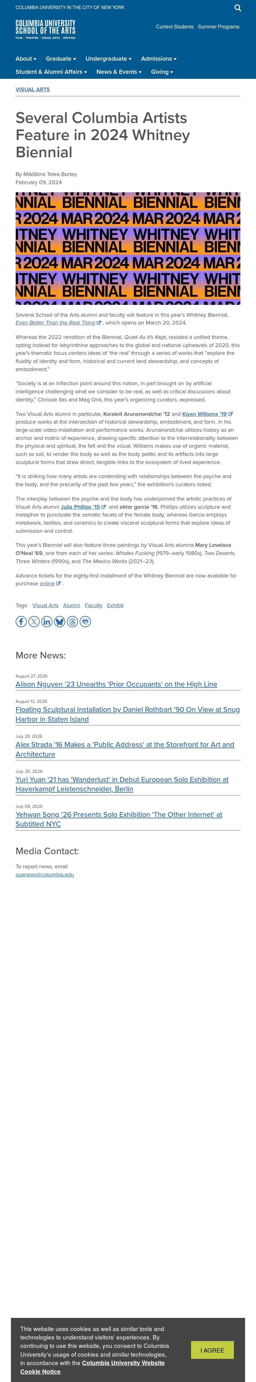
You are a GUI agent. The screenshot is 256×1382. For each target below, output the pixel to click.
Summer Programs (218, 26)
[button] (21, 621)
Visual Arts (33, 89)
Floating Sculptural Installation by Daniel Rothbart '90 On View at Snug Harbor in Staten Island (128, 714)
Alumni (71, 605)
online (47, 583)
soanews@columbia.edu (45, 874)
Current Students (175, 26)
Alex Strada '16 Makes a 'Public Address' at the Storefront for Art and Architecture (125, 749)
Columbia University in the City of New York (70, 7)
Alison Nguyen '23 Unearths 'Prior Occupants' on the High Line (116, 684)
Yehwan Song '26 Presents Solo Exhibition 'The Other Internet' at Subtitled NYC (119, 819)
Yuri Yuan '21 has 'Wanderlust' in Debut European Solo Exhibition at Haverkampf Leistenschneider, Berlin (122, 784)
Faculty (93, 605)
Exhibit (115, 605)
